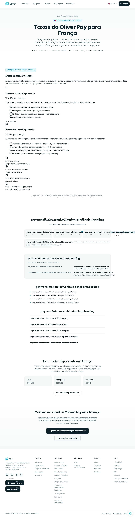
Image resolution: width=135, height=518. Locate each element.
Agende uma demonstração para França (67, 431)
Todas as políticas (120, 482)
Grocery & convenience (59, 486)
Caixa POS (38, 462)
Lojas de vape (59, 462)
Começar (124, 4)
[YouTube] (12, 475)
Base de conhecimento (79, 466)
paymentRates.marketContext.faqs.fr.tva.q (49, 324)
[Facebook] (17, 475)
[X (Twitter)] (7, 475)
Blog (75, 462)
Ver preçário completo (67, 438)
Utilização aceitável (121, 478)
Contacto (97, 472)
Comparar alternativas (58, 501)
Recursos (70, 4)
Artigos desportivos (61, 482)
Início (58, 16)
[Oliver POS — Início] (10, 4)
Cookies (117, 475)
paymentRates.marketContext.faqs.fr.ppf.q (49, 318)
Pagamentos (67, 16)
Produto (24, 4)
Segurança (118, 469)
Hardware (38, 475)
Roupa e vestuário (61, 475)
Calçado (57, 478)
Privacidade (118, 462)
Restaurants (58, 469)
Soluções (36, 4)
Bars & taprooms (60, 472)
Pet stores (58, 490)
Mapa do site (106, 514)
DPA (115, 472)
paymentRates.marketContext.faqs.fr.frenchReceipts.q (54, 343)
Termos (117, 465)
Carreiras (97, 465)
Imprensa (97, 469)
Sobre (96, 462)
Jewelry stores (59, 494)
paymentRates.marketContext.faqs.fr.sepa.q (49, 330)
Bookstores (58, 497)
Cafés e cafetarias (61, 465)
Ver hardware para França (67, 393)
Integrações (58, 4)
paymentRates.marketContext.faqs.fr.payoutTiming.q (53, 336)
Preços (47, 4)
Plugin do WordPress (42, 469)
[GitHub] (21, 475)
